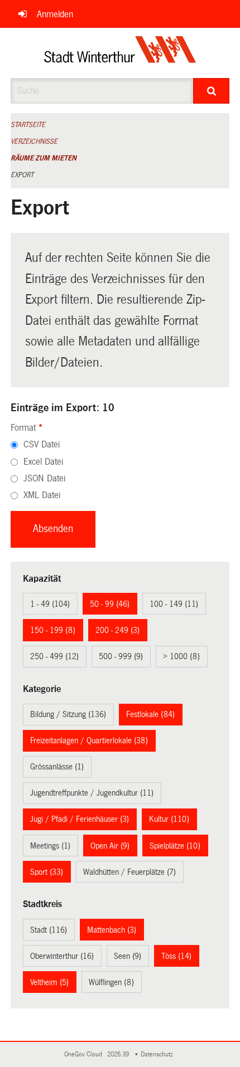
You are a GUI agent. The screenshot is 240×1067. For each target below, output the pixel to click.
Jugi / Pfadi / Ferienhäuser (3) (79, 819)
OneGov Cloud (84, 1054)
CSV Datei (41, 444)
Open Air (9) (109, 845)
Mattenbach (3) (111, 929)
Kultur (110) (169, 819)
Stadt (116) (48, 929)
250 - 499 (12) (54, 656)
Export (22, 175)
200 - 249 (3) (117, 630)
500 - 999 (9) (121, 656)
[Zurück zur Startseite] (120, 53)
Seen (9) (127, 956)
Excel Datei (43, 461)
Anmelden (55, 14)
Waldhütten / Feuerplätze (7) (129, 872)
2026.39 (118, 1054)
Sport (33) (46, 872)
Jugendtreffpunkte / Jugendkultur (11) (91, 792)
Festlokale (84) (150, 714)
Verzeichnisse (34, 141)
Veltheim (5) (49, 982)
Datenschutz (158, 1054)
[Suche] (211, 91)
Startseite (28, 125)
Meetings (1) (50, 845)
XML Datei (41, 495)
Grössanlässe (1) (57, 766)
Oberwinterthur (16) (62, 956)
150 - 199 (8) (52, 630)
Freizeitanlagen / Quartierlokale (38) (89, 740)
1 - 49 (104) (50, 604)
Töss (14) (176, 956)
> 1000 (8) (181, 656)
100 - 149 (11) (174, 604)
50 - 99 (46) (109, 604)
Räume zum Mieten (43, 158)
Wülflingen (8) (111, 982)
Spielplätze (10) (175, 845)
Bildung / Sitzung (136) (68, 714)
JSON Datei (44, 478)
